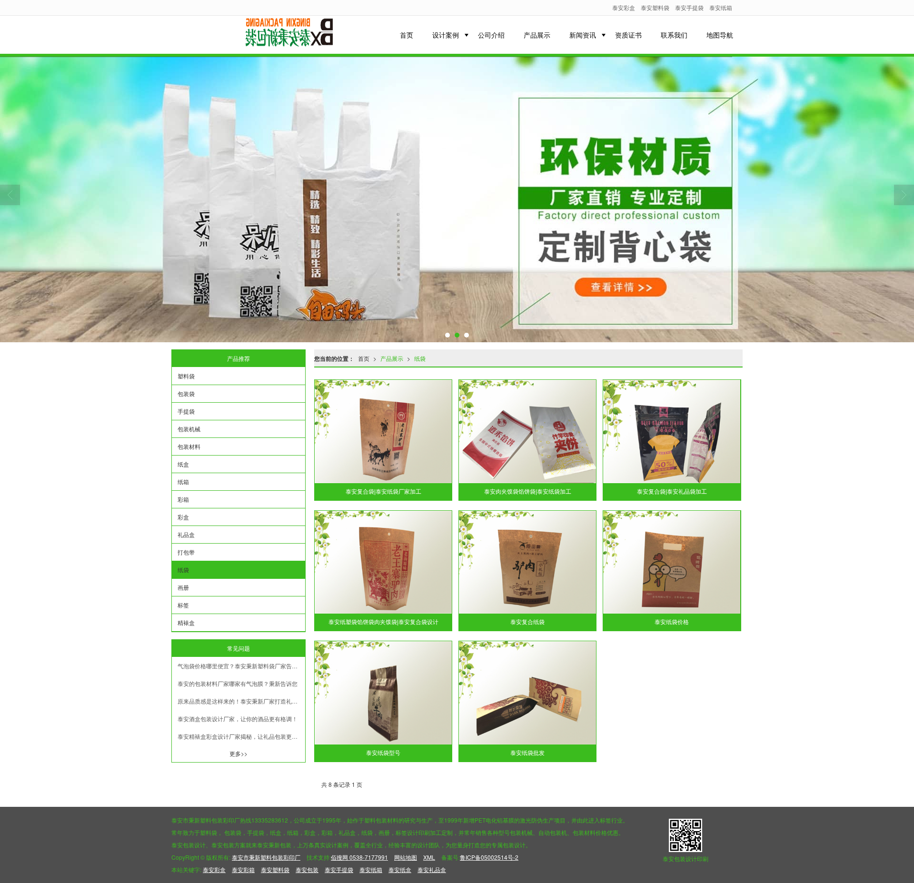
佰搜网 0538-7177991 (359, 857)
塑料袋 (186, 376)
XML (429, 857)
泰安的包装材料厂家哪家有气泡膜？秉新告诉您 (238, 683)
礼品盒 (186, 534)
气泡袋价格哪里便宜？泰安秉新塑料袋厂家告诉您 (240, 666)
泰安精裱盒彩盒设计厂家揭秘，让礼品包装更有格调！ (241, 736)
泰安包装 (307, 869)
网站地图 (405, 857)
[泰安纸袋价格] (671, 562)
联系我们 (674, 35)
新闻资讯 (582, 35)
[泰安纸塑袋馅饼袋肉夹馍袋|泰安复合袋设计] (383, 562)
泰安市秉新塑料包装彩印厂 (266, 857)
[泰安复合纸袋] (527, 562)
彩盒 (183, 517)
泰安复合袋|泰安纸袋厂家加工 (383, 491)
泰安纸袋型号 (383, 753)
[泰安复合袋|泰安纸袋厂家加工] (383, 431)
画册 (183, 587)
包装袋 (186, 393)
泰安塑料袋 (655, 7)
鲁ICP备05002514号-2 (489, 857)
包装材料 (189, 446)
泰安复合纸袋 (527, 622)
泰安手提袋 (689, 7)
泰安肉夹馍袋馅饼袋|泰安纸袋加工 (527, 491)
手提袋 (186, 411)
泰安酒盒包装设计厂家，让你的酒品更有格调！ (238, 718)
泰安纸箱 (720, 7)
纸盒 (183, 464)
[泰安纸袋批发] (527, 692)
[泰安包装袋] (457, 199)
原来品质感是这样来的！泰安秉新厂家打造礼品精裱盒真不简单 (241, 701)
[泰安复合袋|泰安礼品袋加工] (671, 431)
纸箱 (183, 481)
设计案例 (445, 35)
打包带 (186, 552)
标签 (183, 605)
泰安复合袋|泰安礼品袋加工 (672, 491)
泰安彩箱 (243, 869)
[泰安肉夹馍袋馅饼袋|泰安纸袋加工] (527, 431)
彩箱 (183, 499)
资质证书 (628, 35)
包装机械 (189, 429)
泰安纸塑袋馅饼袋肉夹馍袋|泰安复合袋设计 (383, 622)
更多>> (238, 753)
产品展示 (537, 35)
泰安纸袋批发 (527, 753)
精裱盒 (186, 622)
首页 (406, 35)
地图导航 (719, 35)
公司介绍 (491, 35)
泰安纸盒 (399, 869)
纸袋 (420, 358)
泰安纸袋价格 (672, 622)
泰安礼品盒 (431, 869)
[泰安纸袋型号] (383, 692)
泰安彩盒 (623, 7)
